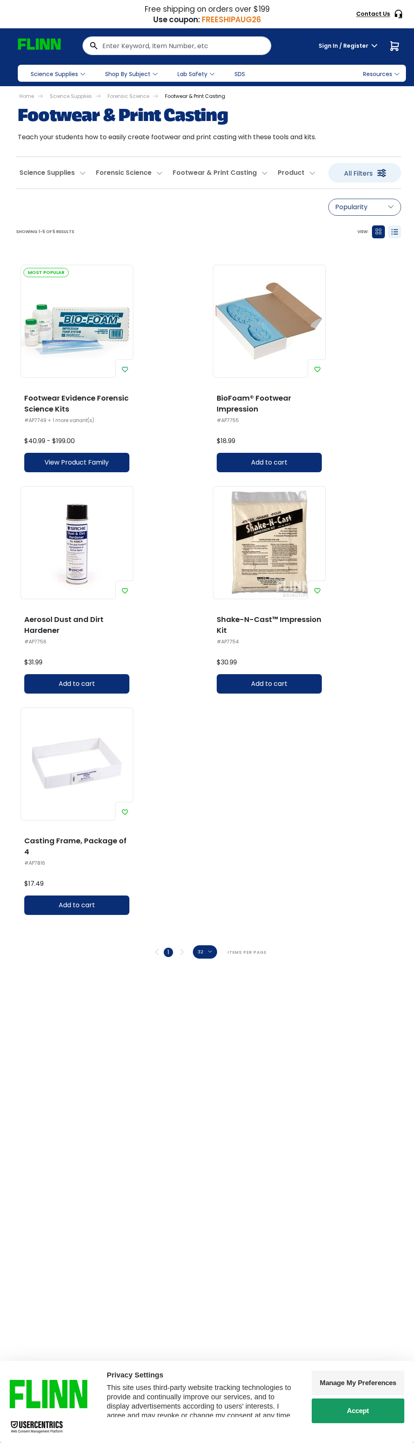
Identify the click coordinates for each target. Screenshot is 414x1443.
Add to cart (269, 462)
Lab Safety (192, 74)
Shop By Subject (127, 74)
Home (26, 96)
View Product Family (76, 462)
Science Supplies (54, 74)
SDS (239, 74)
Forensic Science (128, 96)
